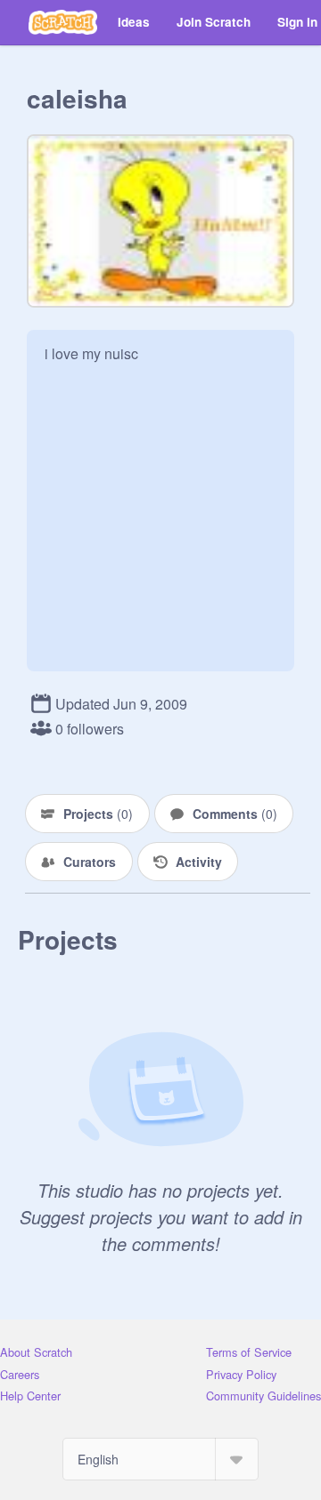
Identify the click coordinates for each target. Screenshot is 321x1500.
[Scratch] (63, 22)
